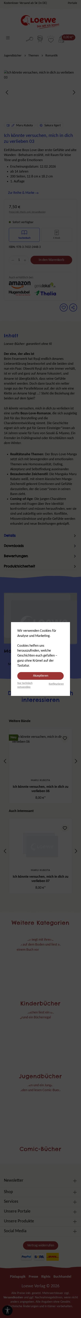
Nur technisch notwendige (24, 685)
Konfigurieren (56, 684)
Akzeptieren (40, 675)
